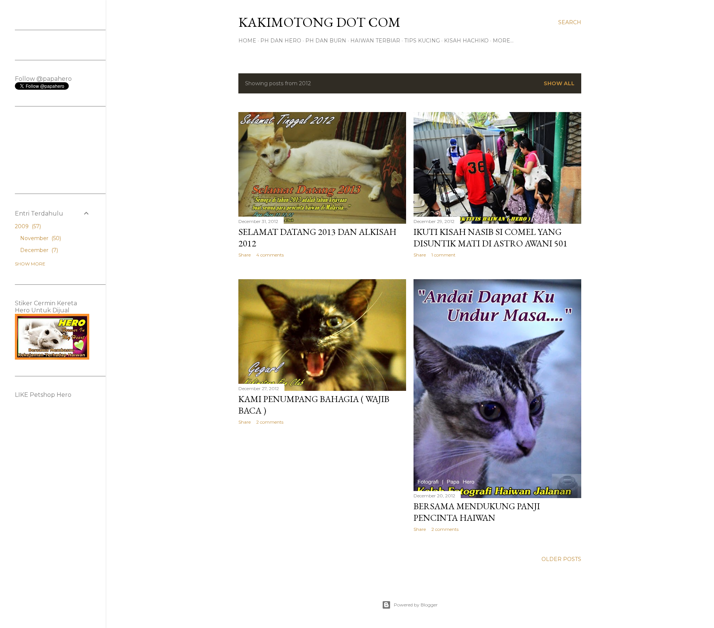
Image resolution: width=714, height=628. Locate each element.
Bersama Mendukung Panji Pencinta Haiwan (477, 511)
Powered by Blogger (416, 605)
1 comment (443, 255)
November (40, 238)
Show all (559, 83)
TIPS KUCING (422, 40)
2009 (27, 226)
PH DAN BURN (325, 40)
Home (247, 40)
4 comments (270, 255)
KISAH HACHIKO (466, 40)
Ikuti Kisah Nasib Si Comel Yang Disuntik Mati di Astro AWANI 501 (490, 237)
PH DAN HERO (280, 40)
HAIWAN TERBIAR (375, 40)
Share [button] (244, 255)
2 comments (269, 422)
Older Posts (561, 559)
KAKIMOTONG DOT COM (319, 22)
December (38, 250)
